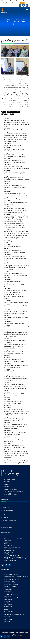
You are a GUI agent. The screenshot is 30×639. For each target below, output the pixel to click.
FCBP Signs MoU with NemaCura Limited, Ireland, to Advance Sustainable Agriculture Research (16, 378)
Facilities (6, 486)
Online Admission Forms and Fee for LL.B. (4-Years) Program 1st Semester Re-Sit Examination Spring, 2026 (15, 210)
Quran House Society (9, 583)
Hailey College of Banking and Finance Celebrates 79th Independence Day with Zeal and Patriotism (16, 334)
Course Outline (8, 548)
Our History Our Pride (10, 479)
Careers (25, 1)
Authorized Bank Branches (11, 613)
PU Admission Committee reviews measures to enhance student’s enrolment (14, 403)
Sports (6, 609)
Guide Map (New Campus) (11, 493)
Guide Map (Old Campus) (10, 494)
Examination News (9, 552)
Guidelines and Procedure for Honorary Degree (16, 559)
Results (6, 542)
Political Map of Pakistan (11, 574)
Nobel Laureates (8, 488)
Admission (4, 1)
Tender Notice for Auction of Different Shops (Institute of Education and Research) (15, 396)
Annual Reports (8, 606)
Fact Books (7, 484)
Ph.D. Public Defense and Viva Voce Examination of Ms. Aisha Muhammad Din (15, 187)
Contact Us (15, 3)
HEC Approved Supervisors (9, 520)
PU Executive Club (9, 581)
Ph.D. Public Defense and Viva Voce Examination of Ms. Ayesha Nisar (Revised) (14, 354)
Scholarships (6, 517)
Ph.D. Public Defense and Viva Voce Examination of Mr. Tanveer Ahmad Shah (15, 258)
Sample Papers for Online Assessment (14, 557)
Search (8, 3)
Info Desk (12, 1)
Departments (6, 507)
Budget (6, 618)
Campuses (7, 481)
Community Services (9, 611)
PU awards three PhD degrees (13, 199)
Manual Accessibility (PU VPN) (12, 579)
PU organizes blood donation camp (15, 340)
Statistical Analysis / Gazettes (12, 555)
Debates (6, 608)
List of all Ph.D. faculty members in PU (14, 614)
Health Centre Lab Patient (11, 584)
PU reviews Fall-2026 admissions (14, 323)
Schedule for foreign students (12, 547)
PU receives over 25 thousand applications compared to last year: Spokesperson (14, 440)
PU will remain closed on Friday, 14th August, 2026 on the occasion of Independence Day (15, 346)
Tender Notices (8, 589)
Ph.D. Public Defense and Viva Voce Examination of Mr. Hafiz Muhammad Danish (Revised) (15, 275)
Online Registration (9, 550)
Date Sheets (7, 540)
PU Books (7, 601)
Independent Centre (8, 510)
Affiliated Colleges (7, 527)
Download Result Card (10, 560)
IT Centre (22, 636)
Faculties (5, 504)
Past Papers (7, 554)
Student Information (8, 524)
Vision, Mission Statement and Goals (13, 491)
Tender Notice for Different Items (14, 130)
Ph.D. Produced (8, 604)
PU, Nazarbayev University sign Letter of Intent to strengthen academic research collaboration (15, 426)
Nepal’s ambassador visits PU (13, 145)
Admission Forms (8, 545)
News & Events (8, 619)
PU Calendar (7, 483)
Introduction (7, 478)
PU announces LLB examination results (16, 302)
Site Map (19, 1)
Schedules (7, 543)
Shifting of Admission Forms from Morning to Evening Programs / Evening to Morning (16, 179)
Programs (5, 514)
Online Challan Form (9, 593)
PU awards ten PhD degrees (12, 246)
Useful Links (7, 603)
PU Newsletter (8, 591)
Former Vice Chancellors (10, 489)
